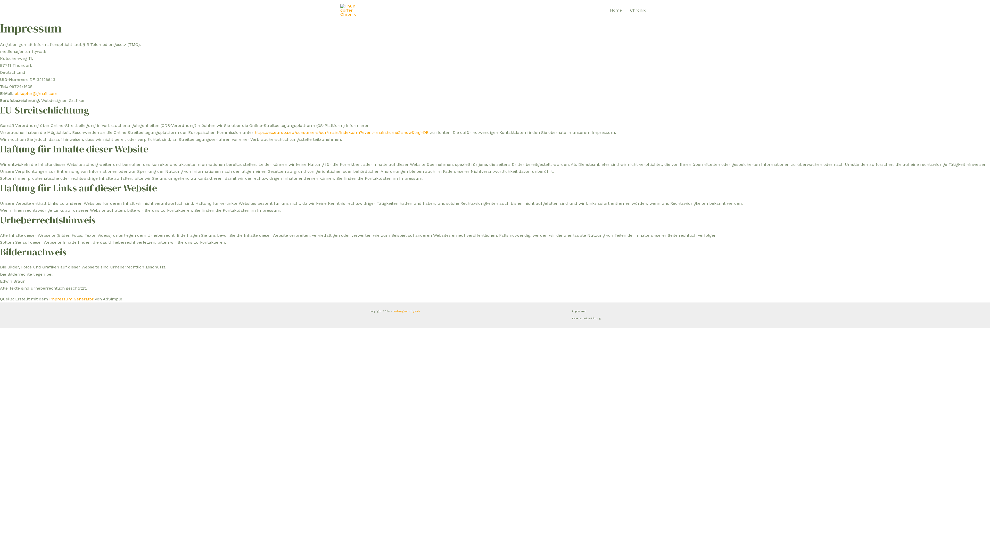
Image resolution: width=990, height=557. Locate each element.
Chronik (638, 10)
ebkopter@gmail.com (36, 93)
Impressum (579, 311)
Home (616, 10)
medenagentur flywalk (406, 311)
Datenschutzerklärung (586, 318)
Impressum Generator (71, 299)
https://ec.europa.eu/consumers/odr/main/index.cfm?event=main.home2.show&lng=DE (341, 132)
